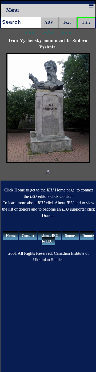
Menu (12, 10)
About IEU (49, 235)
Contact (28, 235)
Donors (70, 235)
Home (10, 235)
